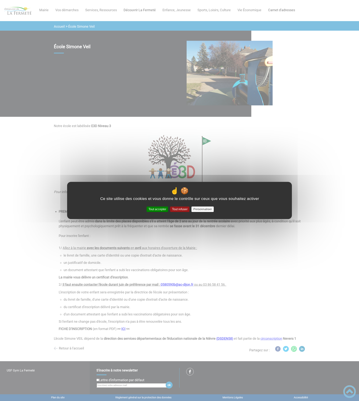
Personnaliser (202, 209)
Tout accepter (157, 209)
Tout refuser (180, 209)
